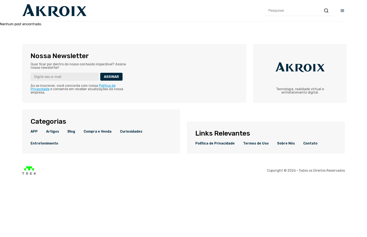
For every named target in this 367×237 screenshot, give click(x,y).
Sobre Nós (286, 143)
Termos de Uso (256, 143)
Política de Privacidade (215, 143)
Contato (310, 143)
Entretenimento (44, 143)
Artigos (52, 131)
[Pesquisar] (326, 10)
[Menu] (342, 10)
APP (34, 131)
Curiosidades (131, 131)
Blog (71, 131)
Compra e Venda (98, 131)
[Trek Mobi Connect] (29, 174)
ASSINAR (111, 77)
